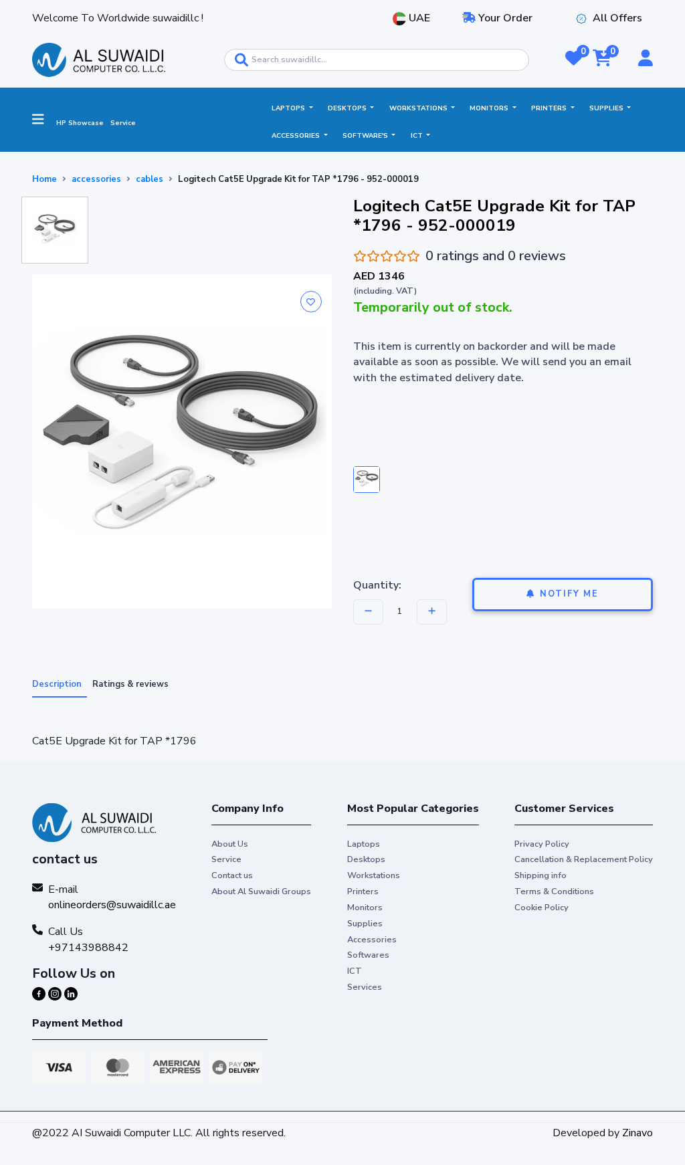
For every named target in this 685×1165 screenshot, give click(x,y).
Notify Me (569, 594)
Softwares (368, 955)
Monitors (490, 108)
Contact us (232, 875)
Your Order (504, 18)
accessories (96, 179)
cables (149, 179)
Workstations (419, 108)
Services (364, 987)
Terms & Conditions (554, 891)
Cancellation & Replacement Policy (583, 859)
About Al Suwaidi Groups (261, 891)
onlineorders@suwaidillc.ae (112, 904)
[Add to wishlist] (311, 301)
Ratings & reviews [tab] (130, 684)
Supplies (607, 108)
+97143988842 (88, 947)
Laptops (289, 108)
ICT (418, 135)
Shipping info (540, 875)
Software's (366, 135)
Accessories (297, 135)
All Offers (617, 18)
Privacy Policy (541, 844)
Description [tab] (57, 684)
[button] (573, 59)
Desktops (348, 108)
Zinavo (637, 1133)
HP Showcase (80, 123)
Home (44, 179)
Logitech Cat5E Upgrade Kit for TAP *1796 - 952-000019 (298, 179)
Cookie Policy (541, 908)
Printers (550, 108)
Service (123, 123)
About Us (229, 844)
